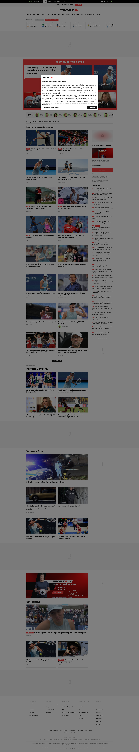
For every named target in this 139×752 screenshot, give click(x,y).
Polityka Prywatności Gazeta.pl (85, 103)
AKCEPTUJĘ (92, 107)
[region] (69, 92)
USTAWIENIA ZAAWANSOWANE (51, 107)
